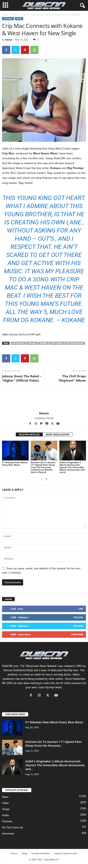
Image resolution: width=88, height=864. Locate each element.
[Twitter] (15, 50)
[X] (52, 424)
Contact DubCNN (41, 853)
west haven (56, 343)
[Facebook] (6, 50)
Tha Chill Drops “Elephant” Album (72, 378)
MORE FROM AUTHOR (57, 434)
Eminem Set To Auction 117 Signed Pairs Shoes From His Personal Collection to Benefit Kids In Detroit (43, 467)
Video (5, 803)
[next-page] (46, 479)
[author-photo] (44, 399)
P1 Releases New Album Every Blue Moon (15, 463)
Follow (78, 617)
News (14, 14)
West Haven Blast (74, 343)
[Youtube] (57, 424)
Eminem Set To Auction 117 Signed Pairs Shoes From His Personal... (53, 744)
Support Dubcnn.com (65, 853)
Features (7, 18)
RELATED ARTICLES (29, 434)
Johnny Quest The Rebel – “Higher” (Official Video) (22, 378)
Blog (24, 853)
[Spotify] (47, 424)
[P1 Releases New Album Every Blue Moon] (15, 450)
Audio (5, 815)
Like (80, 608)
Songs (6, 809)
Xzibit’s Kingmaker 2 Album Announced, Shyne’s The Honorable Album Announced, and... (55, 765)
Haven (8, 39)
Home (5, 14)
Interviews (8, 833)
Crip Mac (31, 343)
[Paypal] (41, 424)
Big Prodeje (18, 343)
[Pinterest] (25, 50)
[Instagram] (36, 424)
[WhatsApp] (34, 50)
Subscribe (77, 634)
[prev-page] (41, 479)
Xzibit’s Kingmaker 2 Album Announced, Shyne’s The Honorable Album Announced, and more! (72, 467)
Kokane (43, 343)
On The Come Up (12, 827)
